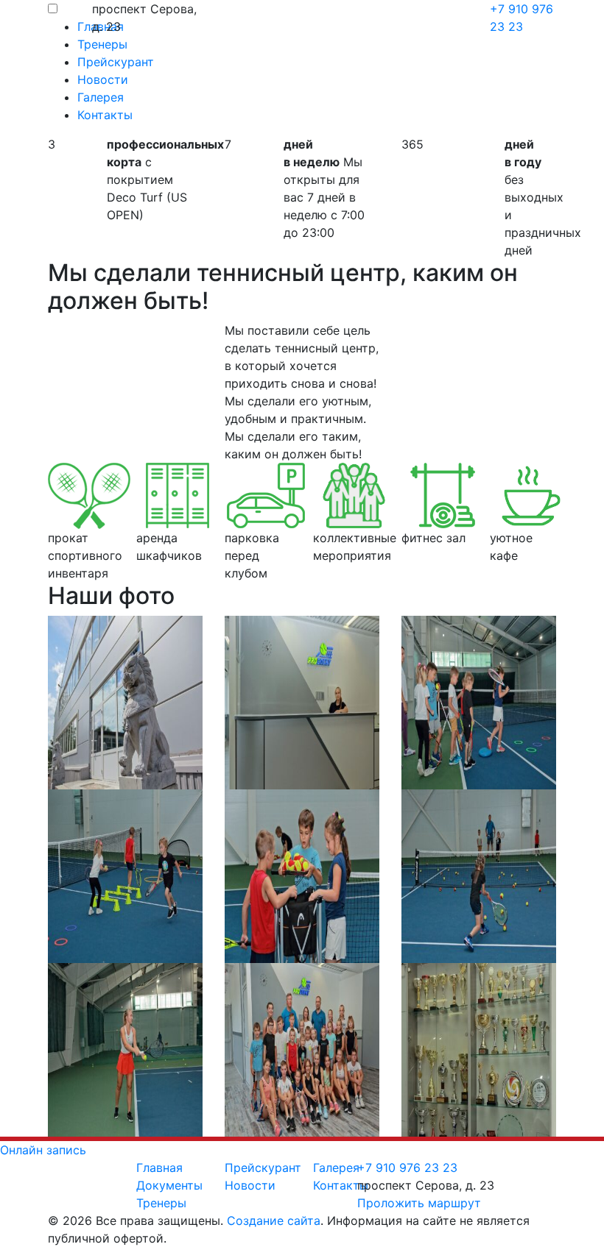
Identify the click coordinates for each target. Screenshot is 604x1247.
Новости (250, 1185)
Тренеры (161, 1203)
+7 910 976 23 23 (407, 1167)
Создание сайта (273, 1220)
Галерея (336, 1167)
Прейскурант (263, 1167)
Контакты (340, 1185)
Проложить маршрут (419, 1203)
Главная (159, 1167)
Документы (169, 1185)
